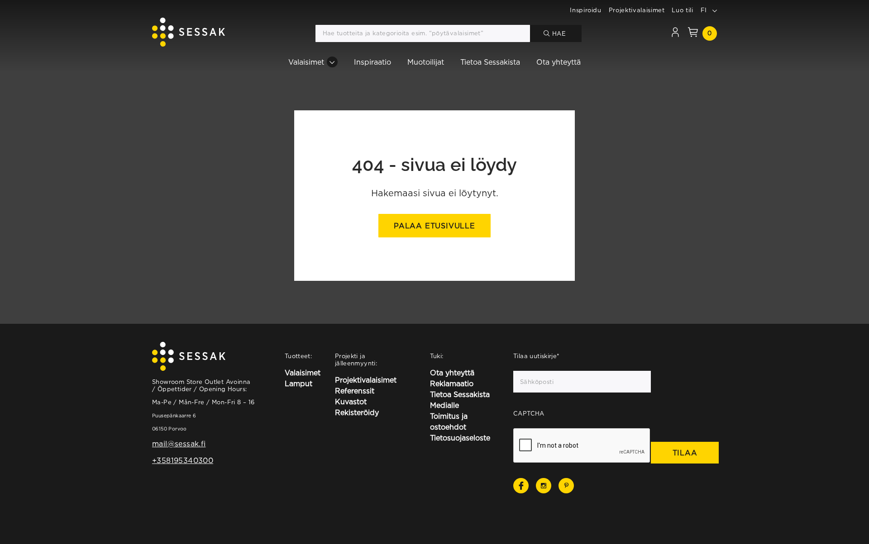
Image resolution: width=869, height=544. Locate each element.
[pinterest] (566, 485)
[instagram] (543, 485)
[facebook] (521, 485)
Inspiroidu (586, 10)
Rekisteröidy (357, 412)
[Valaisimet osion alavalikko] (332, 62)
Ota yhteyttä (558, 62)
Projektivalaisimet (637, 10)
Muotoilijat (425, 62)
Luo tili (682, 10)
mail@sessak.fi (178, 444)
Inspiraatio (372, 62)
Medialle (444, 405)
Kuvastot (351, 401)
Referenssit (354, 391)
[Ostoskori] (693, 33)
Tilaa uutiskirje (536, 356)
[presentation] (582, 446)
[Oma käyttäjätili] (675, 33)
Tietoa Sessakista (490, 62)
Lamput (298, 383)
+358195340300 (182, 460)
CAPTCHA (528, 413)
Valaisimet (306, 62)
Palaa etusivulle (434, 226)
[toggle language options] (714, 10)
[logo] (188, 33)
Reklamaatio (451, 383)
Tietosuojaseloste (460, 438)
